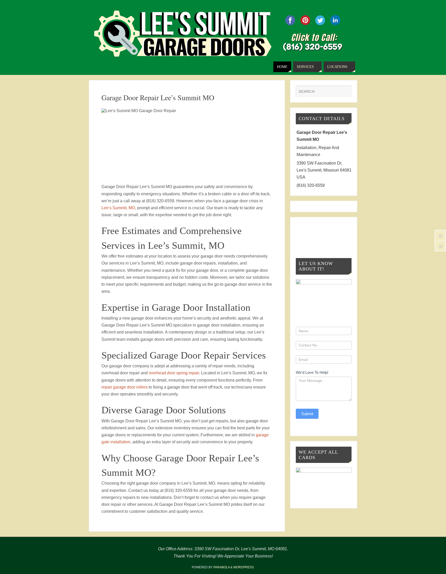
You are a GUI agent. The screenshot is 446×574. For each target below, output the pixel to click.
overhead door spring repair (174, 373)
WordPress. (243, 567)
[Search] (345, 92)
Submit (307, 414)
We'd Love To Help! (312, 372)
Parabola (221, 567)
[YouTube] (440, 235)
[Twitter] (440, 245)
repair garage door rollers (124, 387)
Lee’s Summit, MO (118, 208)
